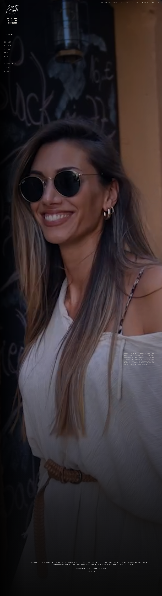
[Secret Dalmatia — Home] (12, 9)
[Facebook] (142, 2)
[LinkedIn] (153, 2)
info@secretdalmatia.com (111, 2)
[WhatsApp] (150, 2)
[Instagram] (145, 2)
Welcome (8, 35)
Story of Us (10, 64)
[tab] (89, 571)
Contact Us (148, 369)
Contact (8, 71)
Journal (8, 67)
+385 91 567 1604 (132, 2)
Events (7, 49)
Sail (6, 56)
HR (158, 2)
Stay (6, 53)
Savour (8, 45)
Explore (8, 42)
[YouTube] (147, 2)
